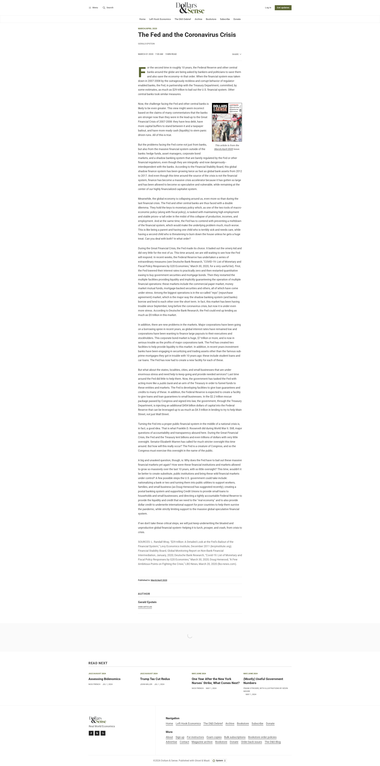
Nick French (94, 684)
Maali (207, 760)
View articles (145, 607)
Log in (268, 7)
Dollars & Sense (169, 760)
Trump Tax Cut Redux (155, 679)
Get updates (283, 7)
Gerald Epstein (146, 43)
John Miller (146, 684)
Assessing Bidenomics (104, 679)
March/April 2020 (147, 29)
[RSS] (103, 733)
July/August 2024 (97, 674)
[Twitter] (97, 733)
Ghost (198, 760)
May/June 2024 (199, 674)
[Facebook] (91, 733)
